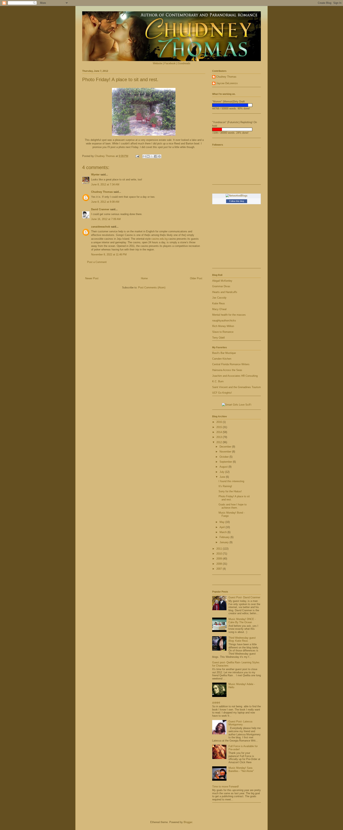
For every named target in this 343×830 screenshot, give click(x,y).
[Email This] (144, 156)
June (223, 476)
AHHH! (216, 702)
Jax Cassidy (219, 297)
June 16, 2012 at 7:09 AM (106, 219)
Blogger (188, 822)
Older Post (196, 278)
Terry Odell (218, 337)
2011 (219, 548)
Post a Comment (97, 262)
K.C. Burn (218, 381)
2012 (219, 442)
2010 (219, 553)
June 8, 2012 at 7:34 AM (105, 184)
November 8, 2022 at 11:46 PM (109, 254)
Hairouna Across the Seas (227, 370)
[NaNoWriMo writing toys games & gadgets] (236, 105)
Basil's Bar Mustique (224, 352)
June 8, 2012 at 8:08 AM (105, 201)
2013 (219, 437)
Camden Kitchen (221, 358)
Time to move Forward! (225, 786)
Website (157, 63)
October (224, 456)
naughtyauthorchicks (224, 320)
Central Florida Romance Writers (231, 364)
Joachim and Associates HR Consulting (235, 375)
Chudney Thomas (102, 191)
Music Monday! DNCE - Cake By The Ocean (242, 621)
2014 (219, 432)
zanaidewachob (100, 226)
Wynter (95, 174)
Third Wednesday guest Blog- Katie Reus (242, 639)
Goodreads (184, 63)
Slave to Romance (222, 331)
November (226, 451)
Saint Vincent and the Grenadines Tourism (236, 387)
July (222, 471)
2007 (219, 568)
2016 (219, 421)
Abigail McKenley (222, 280)
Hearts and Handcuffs (224, 292)
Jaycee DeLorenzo (227, 83)
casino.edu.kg (159, 238)
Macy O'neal (219, 309)
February (225, 537)
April (222, 527)
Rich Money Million (223, 326)
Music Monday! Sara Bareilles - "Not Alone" (241, 769)
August (224, 466)
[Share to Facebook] (156, 156)
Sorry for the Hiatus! (230, 491)
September (226, 461)
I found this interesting (231, 481)
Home (144, 278)
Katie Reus (218, 303)
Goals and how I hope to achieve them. (233, 506)
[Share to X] (152, 156)
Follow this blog (236, 201)
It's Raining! (225, 486)
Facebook (170, 63)
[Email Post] (137, 156)
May (222, 522)
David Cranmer (100, 209)
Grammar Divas (221, 286)
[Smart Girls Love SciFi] (236, 404)
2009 (219, 558)
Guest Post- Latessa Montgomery (240, 723)
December (226, 446)
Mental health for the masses (229, 314)
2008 (219, 563)
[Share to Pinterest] (159, 156)
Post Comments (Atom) (151, 287)
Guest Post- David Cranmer (244, 597)
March (223, 532)
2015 (219, 427)
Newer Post (91, 278)
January (224, 542)
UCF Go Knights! (222, 392)
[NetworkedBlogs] (237, 195)
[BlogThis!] (148, 156)
